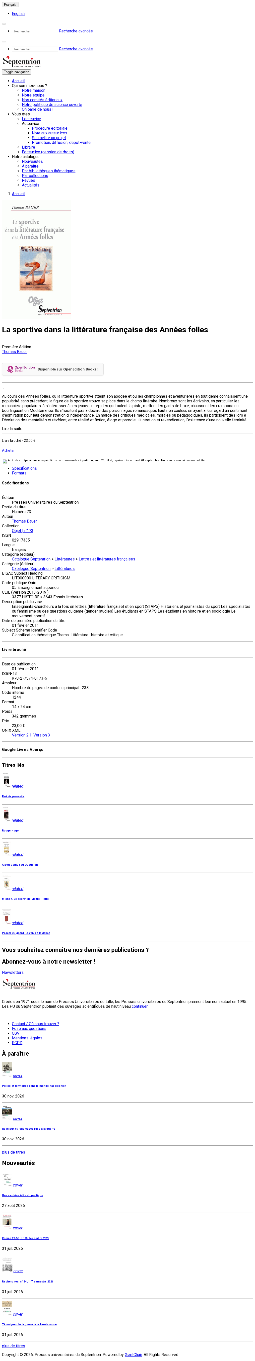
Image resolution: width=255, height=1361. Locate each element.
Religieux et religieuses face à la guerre (28, 1128)
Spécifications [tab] (24, 468)
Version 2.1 (22, 735)
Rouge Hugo (10, 830)
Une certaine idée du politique (22, 1195)
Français (10, 4)
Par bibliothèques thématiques (48, 171)
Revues (28, 180)
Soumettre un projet (49, 137)
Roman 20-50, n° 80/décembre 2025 (25, 1238)
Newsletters (13, 972)
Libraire (28, 147)
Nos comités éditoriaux (42, 99)
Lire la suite (12, 428)
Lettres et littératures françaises (107, 559)
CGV (15, 1033)
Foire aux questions (29, 1028)
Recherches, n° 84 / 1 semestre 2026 (27, 1281)
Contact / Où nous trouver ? (35, 1023)
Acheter (8, 451)
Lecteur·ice (31, 118)
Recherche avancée (76, 31)
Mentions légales (27, 1038)
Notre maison (33, 90)
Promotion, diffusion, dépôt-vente (61, 142)
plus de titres (13, 1152)
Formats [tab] (19, 473)
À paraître (30, 166)
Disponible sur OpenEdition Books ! (68, 369)
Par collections (35, 175)
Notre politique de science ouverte (52, 104)
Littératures (65, 559)
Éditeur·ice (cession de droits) (48, 152)
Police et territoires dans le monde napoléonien (34, 1086)
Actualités (30, 185)
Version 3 (41, 735)
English (18, 13)
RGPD (17, 1042)
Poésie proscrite (13, 796)
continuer (140, 1006)
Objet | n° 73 (22, 530)
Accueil (18, 81)
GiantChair (133, 1354)
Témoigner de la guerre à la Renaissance (29, 1324)
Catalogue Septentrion (31, 559)
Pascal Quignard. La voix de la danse (26, 933)
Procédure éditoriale (49, 128)
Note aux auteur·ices (49, 133)
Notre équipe (33, 95)
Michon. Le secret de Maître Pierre (25, 899)
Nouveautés (32, 161)
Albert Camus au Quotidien (20, 864)
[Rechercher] (4, 23)
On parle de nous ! (38, 109)
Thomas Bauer (14, 351)
